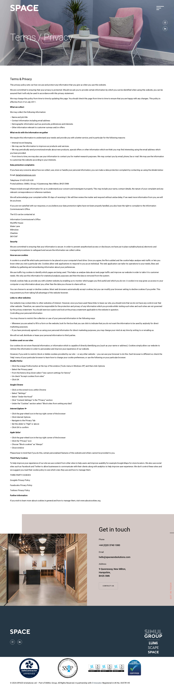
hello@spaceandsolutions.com (114, 557)
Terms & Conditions (155, 683)
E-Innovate (96, 683)
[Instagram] (165, 22)
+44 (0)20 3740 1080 (109, 545)
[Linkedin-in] (165, 28)
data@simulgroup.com (26, 175)
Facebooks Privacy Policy (21, 485)
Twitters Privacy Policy (20, 490)
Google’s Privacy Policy (20, 480)
